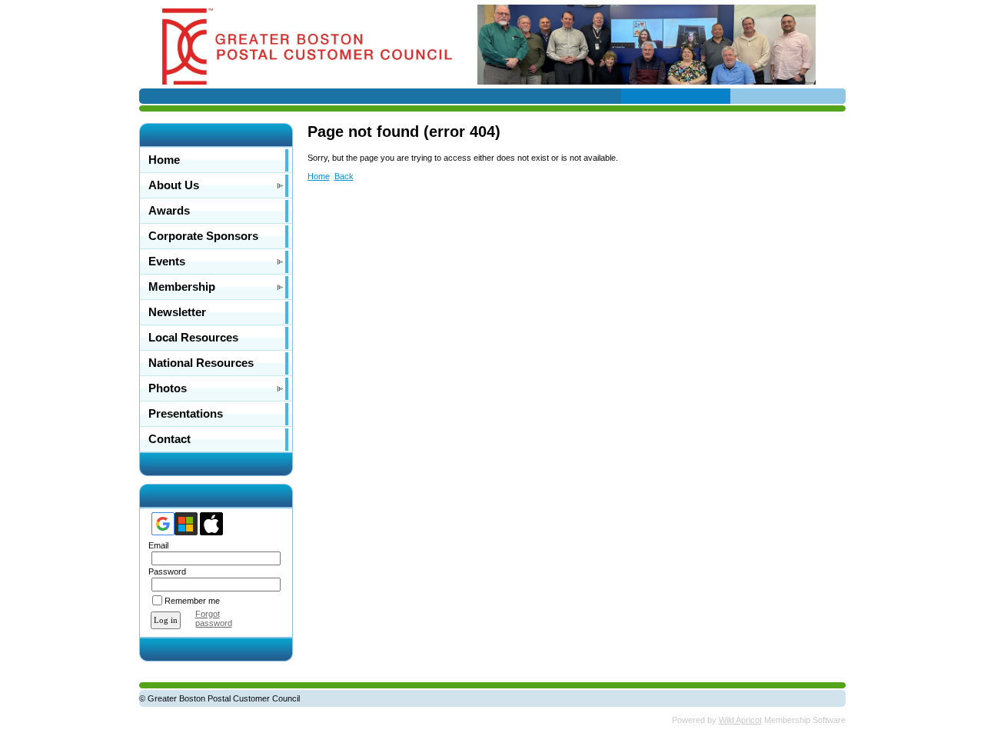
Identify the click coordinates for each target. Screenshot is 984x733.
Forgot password (213, 618)
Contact (169, 439)
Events (166, 261)
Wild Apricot (740, 720)
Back (344, 176)
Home (164, 160)
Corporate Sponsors (203, 236)
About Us (173, 185)
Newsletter (177, 312)
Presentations (185, 414)
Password (164, 571)
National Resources (201, 363)
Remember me (192, 600)
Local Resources (193, 338)
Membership (181, 287)
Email (155, 545)
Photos (167, 388)
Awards (169, 211)
